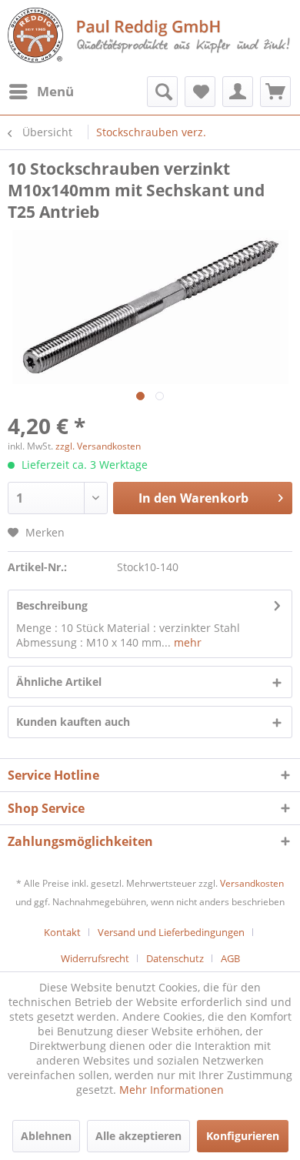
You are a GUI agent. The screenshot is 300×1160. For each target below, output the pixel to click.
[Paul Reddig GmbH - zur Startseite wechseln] (150, 36)
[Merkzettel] (200, 91)
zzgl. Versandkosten (98, 446)
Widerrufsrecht (95, 958)
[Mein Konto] (237, 91)
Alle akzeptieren (138, 1135)
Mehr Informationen (171, 1089)
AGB (230, 958)
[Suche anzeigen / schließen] (162, 91)
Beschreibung (52, 605)
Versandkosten (252, 883)
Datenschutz (175, 958)
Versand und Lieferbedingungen (171, 932)
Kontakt (62, 932)
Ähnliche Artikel (59, 681)
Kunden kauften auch (73, 721)
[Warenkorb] (275, 91)
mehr (186, 642)
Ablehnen (46, 1135)
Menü (55, 91)
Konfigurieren (242, 1135)
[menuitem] (41, 91)
